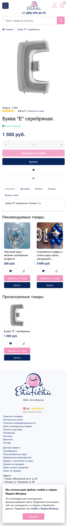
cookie (34, 508)
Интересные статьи (13, 419)
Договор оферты (11, 447)
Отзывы (52, 188)
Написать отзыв (36, 110)
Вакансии (8, 439)
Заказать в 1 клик (34, 153)
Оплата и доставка (12, 429)
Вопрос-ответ (12, 195)
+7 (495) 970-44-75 (34, 13)
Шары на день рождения (16, 467)
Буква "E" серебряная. (17, 331)
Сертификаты (10, 450)
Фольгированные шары (15, 454)
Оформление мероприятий (17, 457)
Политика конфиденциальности (19, 422)
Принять (33, 516)
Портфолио (9, 432)
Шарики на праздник (13, 463)
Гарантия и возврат (13, 416)
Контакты (7, 436)
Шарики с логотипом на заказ (18, 460)
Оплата (39, 188)
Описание (10, 188)
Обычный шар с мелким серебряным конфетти (16, 255)
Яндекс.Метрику (49, 508)
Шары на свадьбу (12, 470)
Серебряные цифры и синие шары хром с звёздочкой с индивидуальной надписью (49, 259)
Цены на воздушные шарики (17, 426)
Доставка (25, 188)
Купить (33, 162)
